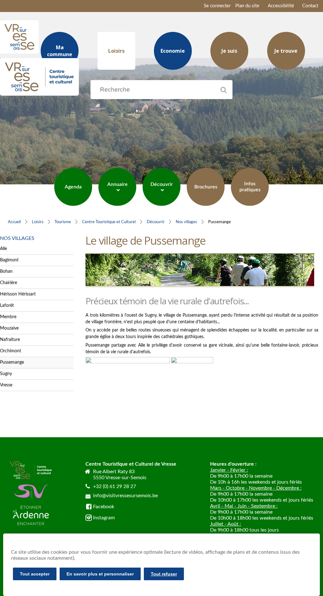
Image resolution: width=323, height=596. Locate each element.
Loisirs (116, 50)
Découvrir (156, 222)
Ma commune (59, 51)
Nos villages (186, 222)
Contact (310, 5)
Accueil (14, 222)
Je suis (229, 50)
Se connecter (217, 5)
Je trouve (285, 50)
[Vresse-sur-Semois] (19, 51)
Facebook (103, 506)
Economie (173, 50)
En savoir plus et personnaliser (100, 573)
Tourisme (63, 222)
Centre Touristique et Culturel (109, 222)
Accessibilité (281, 5)
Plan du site (247, 5)
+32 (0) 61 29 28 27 (114, 486)
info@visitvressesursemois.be (125, 495)
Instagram (104, 517)
